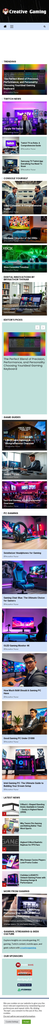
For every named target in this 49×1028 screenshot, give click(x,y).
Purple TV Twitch (13, 128)
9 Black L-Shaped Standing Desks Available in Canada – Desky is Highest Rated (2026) (24, 362)
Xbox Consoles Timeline (16, 267)
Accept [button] (26, 1022)
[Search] (44, 26)
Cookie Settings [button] (12, 1022)
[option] (24, 79)
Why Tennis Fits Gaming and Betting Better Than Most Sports (31, 826)
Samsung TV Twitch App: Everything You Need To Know (32, 163)
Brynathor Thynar (12, 92)
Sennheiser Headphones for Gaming (22, 553)
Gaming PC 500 (11, 474)
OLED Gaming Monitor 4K (16, 645)
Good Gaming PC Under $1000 (19, 738)
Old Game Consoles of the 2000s (20, 238)
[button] (43, 327)
